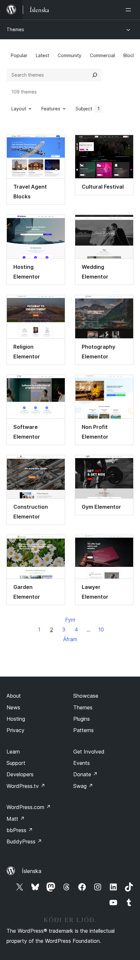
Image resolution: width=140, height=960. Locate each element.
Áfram (70, 639)
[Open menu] (129, 9)
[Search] (94, 75)
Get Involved (89, 751)
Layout (18, 108)
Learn (13, 751)
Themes (15, 29)
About (14, 695)
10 (101, 629)
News (13, 707)
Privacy (15, 730)
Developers (20, 774)
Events (81, 763)
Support (16, 763)
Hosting (16, 719)
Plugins (81, 719)
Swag (83, 786)
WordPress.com (29, 807)
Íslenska (31, 871)
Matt (16, 819)
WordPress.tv (26, 786)
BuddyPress (24, 841)
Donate (85, 774)
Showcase (85, 695)
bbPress (20, 830)
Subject (88, 108)
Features (50, 108)
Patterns (83, 730)
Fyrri (70, 620)
